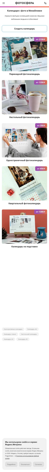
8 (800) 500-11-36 (45, 3)
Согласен (38, 464)
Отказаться (25, 464)
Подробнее (11, 464)
